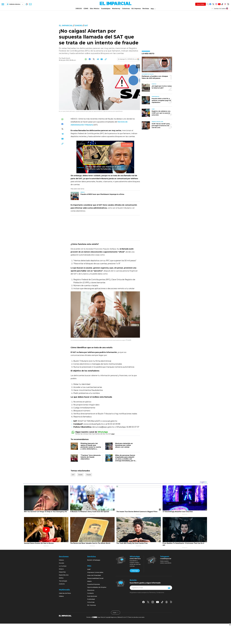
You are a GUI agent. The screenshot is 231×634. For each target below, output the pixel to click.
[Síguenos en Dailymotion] (228, 4)
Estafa (80, 474)
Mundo (61, 563)
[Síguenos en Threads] (225, 4)
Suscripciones (92, 596)
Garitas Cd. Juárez (220, 8)
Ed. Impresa (136, 8)
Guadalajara (105, 8)
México (61, 560)
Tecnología (63, 581)
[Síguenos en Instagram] (216, 4)
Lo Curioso (62, 566)
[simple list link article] (157, 65)
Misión (89, 581)
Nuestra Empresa (93, 584)
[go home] (65, 616)
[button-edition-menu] (212, 8)
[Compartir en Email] (101, 59)
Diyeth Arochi (66, 58)
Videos (61, 596)
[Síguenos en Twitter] (213, 4)
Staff (88, 569)
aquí (112, 434)
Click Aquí (135, 570)
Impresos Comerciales (95, 572)
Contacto (90, 593)
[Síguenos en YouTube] (219, 4)
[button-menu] (2, 4)
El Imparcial (66, 25)
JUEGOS (79, 8)
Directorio (90, 590)
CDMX (86, 8)
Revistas (145, 8)
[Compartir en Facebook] (89, 59)
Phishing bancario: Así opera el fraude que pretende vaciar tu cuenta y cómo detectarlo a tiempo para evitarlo (91, 447)
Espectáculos (63, 575)
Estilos (61, 578)
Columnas (126, 8)
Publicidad (91, 599)
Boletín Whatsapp (93, 560)
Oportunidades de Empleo (96, 587)
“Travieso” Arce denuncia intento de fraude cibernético (91, 457)
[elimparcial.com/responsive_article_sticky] (230, 625)
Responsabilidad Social (95, 578)
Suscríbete (200, 4)
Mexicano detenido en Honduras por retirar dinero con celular (124, 445)
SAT (86, 25)
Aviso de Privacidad (94, 575)
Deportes (62, 572)
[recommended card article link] (75, 196)
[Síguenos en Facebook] (210, 4)
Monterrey (116, 8)
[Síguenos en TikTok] (222, 4)
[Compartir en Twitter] (93, 59)
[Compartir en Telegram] (97, 59)
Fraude (89, 474)
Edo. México (94, 8)
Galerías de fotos (65, 593)
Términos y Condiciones (156, 592)
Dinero (78, 25)
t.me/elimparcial (165, 558)
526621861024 (135, 558)
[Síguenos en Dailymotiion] (171, 602)
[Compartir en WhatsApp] (85, 59)
